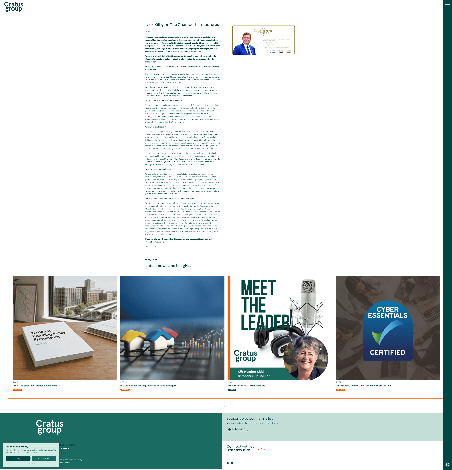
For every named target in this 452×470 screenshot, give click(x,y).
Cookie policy (31, 463)
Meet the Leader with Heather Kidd (246, 386)
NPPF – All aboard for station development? (36, 386)
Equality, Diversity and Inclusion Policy (66, 460)
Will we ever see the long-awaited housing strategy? (148, 386)
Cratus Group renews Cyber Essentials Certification (363, 386)
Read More (17, 389)
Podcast (232, 389)
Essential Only (44, 459)
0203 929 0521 (238, 450)
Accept (18, 459)
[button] (447, 5)
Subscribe (238, 429)
